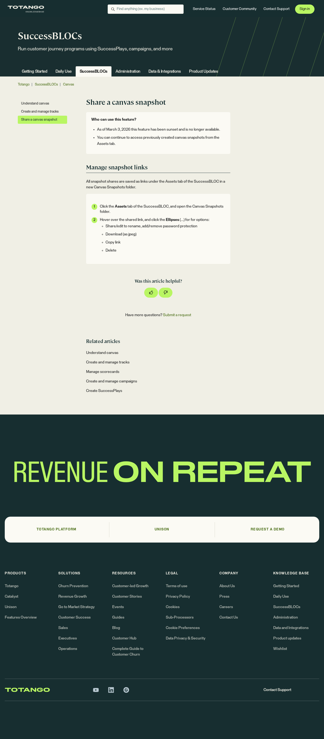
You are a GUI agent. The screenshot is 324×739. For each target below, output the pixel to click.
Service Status (204, 9)
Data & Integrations (164, 72)
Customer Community (239, 9)
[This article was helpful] (151, 293)
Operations (67, 649)
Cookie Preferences (183, 628)
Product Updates (203, 72)
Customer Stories (127, 596)
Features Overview (21, 617)
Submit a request (177, 315)
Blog (116, 628)
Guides (118, 617)
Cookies (173, 607)
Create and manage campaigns (111, 381)
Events (118, 607)
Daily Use (64, 72)
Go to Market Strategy (76, 607)
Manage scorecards (102, 372)
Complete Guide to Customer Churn (127, 651)
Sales (63, 628)
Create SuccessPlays (104, 391)
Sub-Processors (180, 617)
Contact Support (277, 9)
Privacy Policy (178, 596)
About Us (227, 586)
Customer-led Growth (130, 586)
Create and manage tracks (108, 362)
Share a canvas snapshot (39, 119)
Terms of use (176, 586)
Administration (128, 72)
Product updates (287, 638)
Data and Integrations (291, 628)
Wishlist (280, 649)
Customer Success (74, 617)
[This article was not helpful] (165, 293)
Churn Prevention (73, 586)
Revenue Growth (72, 596)
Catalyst (11, 596)
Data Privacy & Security (185, 638)
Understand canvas (102, 353)
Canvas (68, 84)
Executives (67, 638)
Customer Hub (124, 638)
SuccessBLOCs (93, 72)
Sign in (305, 9)
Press (224, 596)
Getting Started (34, 72)
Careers (226, 607)
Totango (24, 84)
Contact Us (228, 617)
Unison (11, 607)
